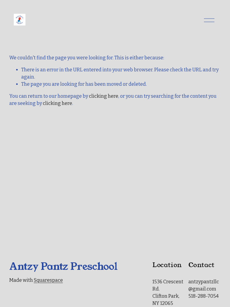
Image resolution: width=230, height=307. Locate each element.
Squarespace (48, 280)
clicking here (103, 96)
